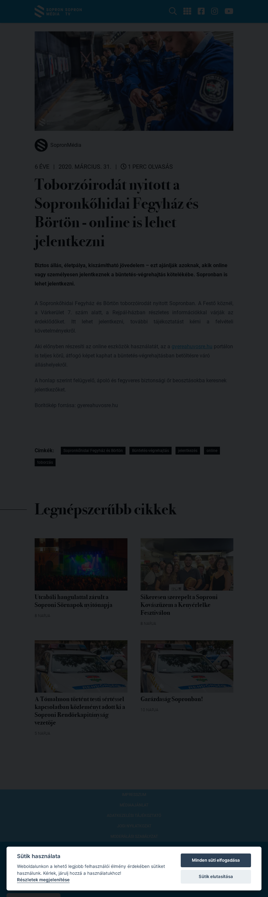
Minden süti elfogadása (216, 860)
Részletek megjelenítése (43, 879)
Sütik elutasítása (216, 876)
